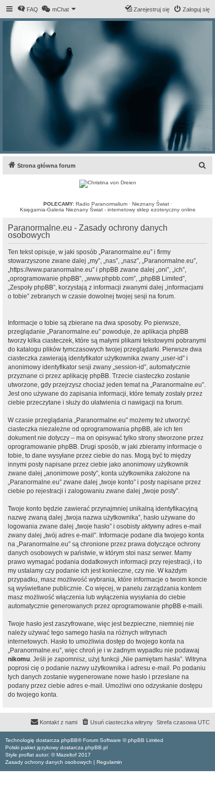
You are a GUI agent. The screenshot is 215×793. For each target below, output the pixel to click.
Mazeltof (66, 755)
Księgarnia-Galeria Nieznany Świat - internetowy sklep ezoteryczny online (108, 209)
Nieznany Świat (150, 204)
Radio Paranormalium (101, 204)
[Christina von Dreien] (107, 184)
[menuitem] (27, 9)
